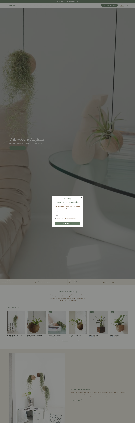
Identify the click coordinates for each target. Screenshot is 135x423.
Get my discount (67, 223)
